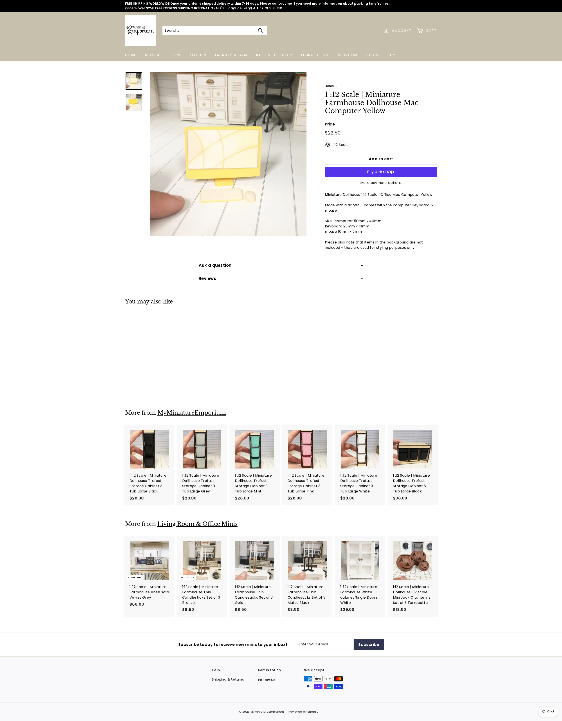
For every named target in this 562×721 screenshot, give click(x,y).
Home (130, 55)
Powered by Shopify (303, 712)
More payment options (381, 182)
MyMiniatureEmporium (191, 412)
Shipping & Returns (228, 679)
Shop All (154, 55)
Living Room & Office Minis (197, 524)
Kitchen (198, 55)
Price (330, 124)
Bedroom (348, 55)
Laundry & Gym (231, 55)
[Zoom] (228, 154)
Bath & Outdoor (274, 55)
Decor (373, 55)
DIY (392, 55)
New (177, 55)
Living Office (315, 55)
